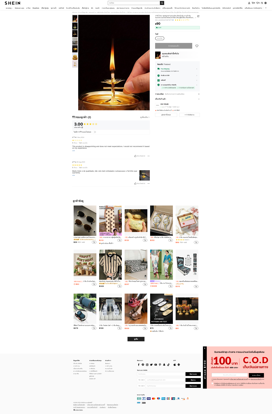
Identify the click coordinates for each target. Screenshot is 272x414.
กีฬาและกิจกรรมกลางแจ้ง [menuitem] (182, 8)
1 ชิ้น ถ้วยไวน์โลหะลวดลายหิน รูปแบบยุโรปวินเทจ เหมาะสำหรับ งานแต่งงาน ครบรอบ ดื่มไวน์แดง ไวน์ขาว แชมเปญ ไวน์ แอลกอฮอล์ (187, 325)
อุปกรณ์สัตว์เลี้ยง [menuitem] (238, 8)
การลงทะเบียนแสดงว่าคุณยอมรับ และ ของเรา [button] (238, 380)
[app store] (174, 365)
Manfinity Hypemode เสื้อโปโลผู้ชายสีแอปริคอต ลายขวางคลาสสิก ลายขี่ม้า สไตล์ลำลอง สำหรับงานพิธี (110, 281)
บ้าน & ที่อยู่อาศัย (83, 12)
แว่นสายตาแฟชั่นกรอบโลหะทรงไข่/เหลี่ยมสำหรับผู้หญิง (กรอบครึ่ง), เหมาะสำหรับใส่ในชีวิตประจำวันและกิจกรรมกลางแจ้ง (85, 237)
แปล (73, 150)
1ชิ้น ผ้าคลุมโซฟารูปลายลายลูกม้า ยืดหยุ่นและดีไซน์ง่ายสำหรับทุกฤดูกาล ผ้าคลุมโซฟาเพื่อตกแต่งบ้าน (136, 281)
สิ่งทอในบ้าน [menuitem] (196, 8)
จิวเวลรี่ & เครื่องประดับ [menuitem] (73, 8)
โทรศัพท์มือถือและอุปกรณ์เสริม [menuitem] (211, 8)
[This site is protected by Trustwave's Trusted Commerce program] (138, 402)
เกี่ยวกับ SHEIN (77, 363)
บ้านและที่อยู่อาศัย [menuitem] (136, 8)
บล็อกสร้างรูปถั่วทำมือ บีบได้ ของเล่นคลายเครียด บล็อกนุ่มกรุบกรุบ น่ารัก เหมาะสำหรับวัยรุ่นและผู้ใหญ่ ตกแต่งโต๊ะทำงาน (136, 237)
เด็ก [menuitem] (92, 8)
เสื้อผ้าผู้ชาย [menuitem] (85, 8)
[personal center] (249, 3)
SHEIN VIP (92, 379)
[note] (106, 243)
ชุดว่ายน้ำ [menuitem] (54, 8)
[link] (253, 3)
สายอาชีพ (76, 373)
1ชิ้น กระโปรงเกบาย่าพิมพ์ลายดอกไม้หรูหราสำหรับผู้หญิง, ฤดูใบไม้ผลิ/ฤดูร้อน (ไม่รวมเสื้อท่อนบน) (161, 283)
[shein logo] (12, 3)
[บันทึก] (197, 46)
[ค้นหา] (162, 3)
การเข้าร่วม (76, 366)
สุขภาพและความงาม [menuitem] (123, 8)
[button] (262, 3)
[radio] (159, 38)
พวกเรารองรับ (141, 395)
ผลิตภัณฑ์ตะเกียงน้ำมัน (103, 12)
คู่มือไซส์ (91, 376)
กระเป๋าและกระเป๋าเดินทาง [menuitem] (152, 8)
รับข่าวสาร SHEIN (142, 370)
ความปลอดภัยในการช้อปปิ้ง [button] (168, 85)
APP (174, 360)
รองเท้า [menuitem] (97, 8)
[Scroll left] (263, 8)
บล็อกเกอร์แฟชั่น (77, 368)
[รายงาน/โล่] (148, 156)
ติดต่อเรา (107, 363)
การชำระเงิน (108, 366)
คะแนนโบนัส (108, 368)
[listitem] (85, 226)
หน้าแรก (74, 12)
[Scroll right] (266, 8)
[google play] (178, 365)
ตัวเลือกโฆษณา (112, 407)
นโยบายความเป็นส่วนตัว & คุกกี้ (96, 404)
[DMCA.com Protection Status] (144, 402)
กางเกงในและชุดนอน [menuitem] (108, 8)
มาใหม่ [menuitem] (28, 8)
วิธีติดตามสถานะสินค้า (95, 373)
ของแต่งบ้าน (92, 12)
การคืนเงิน (92, 368)
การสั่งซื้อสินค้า (93, 371)
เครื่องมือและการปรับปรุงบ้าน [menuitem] (253, 8)
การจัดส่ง (91, 363)
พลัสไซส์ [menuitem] (61, 8)
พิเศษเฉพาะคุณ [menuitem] (19, 8)
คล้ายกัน (165, 56)
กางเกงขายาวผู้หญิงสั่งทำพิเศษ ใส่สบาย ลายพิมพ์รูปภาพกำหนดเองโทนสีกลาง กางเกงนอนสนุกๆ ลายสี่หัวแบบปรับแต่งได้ (111, 237)
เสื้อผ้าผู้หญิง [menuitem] (45, 8)
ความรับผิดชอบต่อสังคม (80, 371)
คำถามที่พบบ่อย (109, 371)
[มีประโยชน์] (135, 156)
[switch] (94, 132)
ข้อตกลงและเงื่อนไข (112, 404)
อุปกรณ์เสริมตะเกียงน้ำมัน (118, 12)
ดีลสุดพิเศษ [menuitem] (36, 8)
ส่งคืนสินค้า (92, 366)
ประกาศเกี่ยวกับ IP (92, 407)
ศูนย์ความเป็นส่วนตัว (79, 404)
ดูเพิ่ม (136, 339)
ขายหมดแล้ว (173, 46)
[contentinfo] (169, 398)
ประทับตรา (103, 407)
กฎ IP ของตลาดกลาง (79, 407)
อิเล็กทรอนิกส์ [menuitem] (226, 8)
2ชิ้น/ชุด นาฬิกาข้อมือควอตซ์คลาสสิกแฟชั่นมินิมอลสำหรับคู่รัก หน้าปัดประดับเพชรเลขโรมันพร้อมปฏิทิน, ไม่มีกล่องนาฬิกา (162, 237)
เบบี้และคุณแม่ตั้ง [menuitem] (167, 8)
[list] (154, 364)
